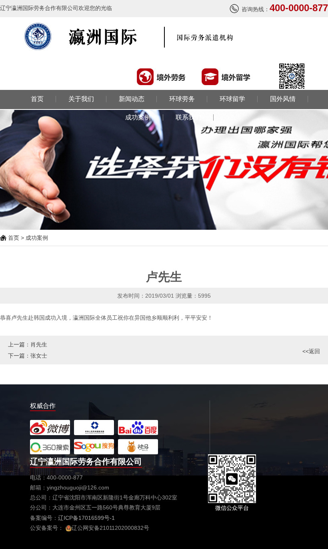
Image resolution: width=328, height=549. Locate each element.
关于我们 (81, 99)
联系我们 (188, 117)
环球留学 (232, 99)
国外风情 (283, 99)
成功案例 (138, 117)
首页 (37, 99)
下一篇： (27, 355)
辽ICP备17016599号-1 (86, 518)
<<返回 (311, 351)
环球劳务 (182, 99)
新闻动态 (131, 99)
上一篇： (27, 344)
